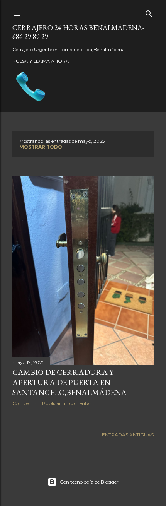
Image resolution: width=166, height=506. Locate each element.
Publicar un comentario (68, 403)
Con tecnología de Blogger (89, 482)
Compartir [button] (24, 403)
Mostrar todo (40, 147)
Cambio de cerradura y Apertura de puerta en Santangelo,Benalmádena (69, 382)
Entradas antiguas (128, 435)
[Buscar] (149, 12)
